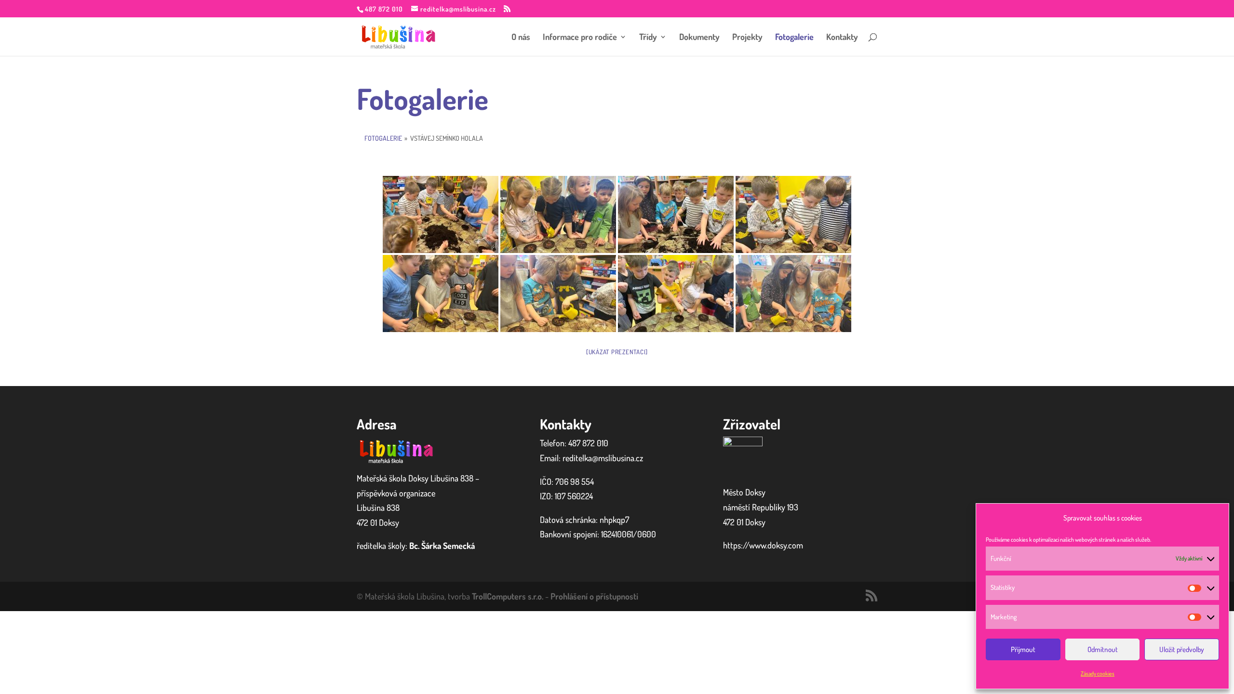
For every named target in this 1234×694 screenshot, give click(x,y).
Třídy (648, 37)
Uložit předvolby (1181, 649)
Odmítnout (1102, 649)
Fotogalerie (794, 37)
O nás (520, 37)
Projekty (747, 37)
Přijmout (1023, 649)
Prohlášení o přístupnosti (594, 596)
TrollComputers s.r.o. (507, 596)
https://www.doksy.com (763, 545)
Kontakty (842, 37)
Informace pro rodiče (580, 37)
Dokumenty (699, 37)
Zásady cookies (1097, 673)
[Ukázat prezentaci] (617, 352)
